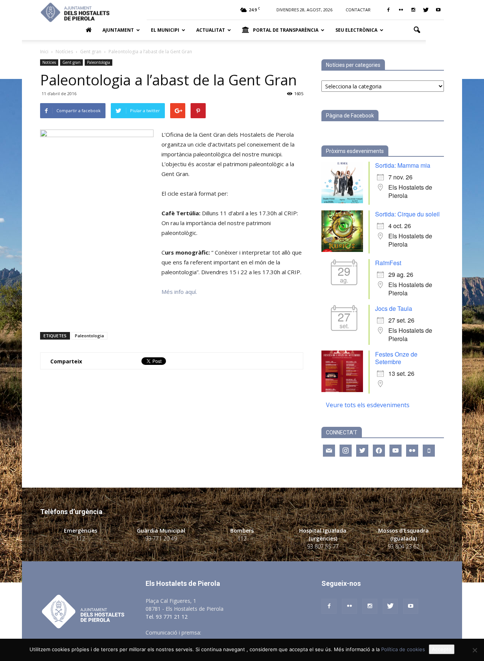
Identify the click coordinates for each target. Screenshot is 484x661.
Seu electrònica (356, 30)
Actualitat (210, 30)
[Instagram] (413, 9)
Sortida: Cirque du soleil (407, 214)
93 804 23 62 (403, 546)
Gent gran (71, 62)
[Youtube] (438, 9)
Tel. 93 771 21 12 (167, 616)
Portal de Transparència (285, 30)
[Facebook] (388, 9)
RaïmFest (388, 262)
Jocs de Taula (393, 308)
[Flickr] (400, 9)
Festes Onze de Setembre (396, 358)
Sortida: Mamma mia (402, 165)
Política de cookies (403, 649)
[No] (474, 650)
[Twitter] (425, 9)
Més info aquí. (179, 291)
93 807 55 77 (323, 546)
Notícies (49, 62)
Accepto (441, 649)
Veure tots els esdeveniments (368, 405)
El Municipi (165, 30)
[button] (417, 30)
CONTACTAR (358, 9)
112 (80, 538)
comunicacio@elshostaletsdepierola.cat (251, 632)
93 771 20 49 (161, 538)
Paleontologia (98, 62)
